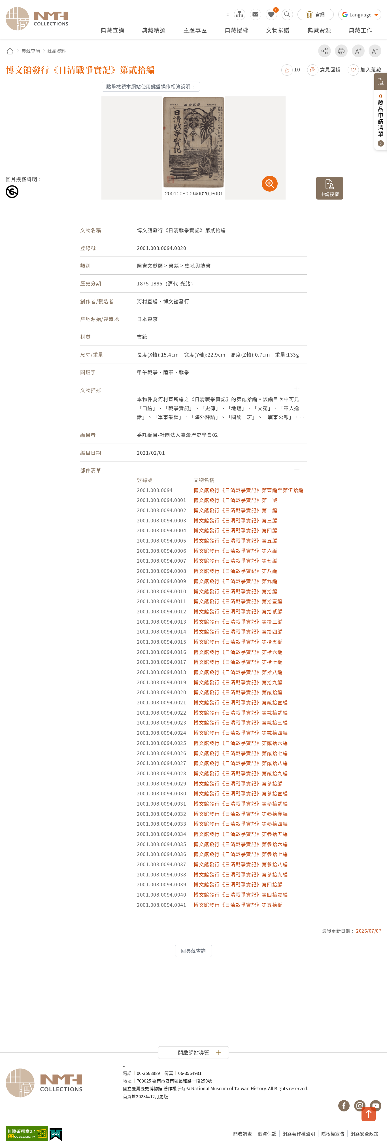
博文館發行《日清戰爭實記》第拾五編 (238, 641)
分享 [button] (324, 51)
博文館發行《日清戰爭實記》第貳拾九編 (241, 773)
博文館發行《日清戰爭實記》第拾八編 (238, 671)
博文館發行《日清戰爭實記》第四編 (235, 530)
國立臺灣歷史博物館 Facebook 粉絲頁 (344, 1105)
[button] (290, 69)
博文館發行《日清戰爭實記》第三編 (235, 520)
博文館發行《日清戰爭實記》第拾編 (235, 591)
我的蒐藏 (271, 14)
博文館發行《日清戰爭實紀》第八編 (235, 570)
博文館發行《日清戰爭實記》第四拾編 (238, 884)
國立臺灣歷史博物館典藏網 (40, 19)
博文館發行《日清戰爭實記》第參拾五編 (241, 833)
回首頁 (10, 51)
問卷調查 (242, 1133)
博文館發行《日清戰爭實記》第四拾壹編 (241, 894)
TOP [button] (369, 1114)
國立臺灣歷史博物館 (59, 1083)
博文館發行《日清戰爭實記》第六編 (235, 550)
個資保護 (267, 1133)
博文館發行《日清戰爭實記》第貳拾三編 (241, 722)
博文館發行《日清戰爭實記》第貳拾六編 (241, 742)
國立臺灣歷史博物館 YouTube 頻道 (375, 1105)
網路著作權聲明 (298, 1133)
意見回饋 (330, 69)
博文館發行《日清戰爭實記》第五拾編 (238, 904)
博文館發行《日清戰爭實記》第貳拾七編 (241, 753)
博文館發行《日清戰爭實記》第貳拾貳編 (241, 712)
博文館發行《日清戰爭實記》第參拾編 (238, 783)
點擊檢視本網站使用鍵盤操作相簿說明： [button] (150, 86)
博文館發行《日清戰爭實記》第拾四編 (238, 631)
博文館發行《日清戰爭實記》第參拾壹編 (241, 793)
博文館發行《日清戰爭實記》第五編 (235, 540)
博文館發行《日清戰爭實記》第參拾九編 (241, 874)
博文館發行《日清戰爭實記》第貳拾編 (238, 692)
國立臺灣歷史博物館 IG (359, 1105)
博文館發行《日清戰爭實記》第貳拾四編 (241, 732)
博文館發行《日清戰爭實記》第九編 (235, 580)
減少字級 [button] (375, 51)
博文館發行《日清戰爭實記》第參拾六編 (241, 844)
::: (227, 14)
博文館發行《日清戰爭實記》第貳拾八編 (241, 762)
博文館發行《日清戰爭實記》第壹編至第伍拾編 (249, 489)
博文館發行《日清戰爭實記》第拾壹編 (238, 601)
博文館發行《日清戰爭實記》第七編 (235, 560)
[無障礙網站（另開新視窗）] (27, 1134)
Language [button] (361, 14)
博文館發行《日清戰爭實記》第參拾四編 (241, 823)
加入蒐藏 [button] (370, 69)
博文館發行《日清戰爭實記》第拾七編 (238, 661)
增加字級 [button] (358, 51)
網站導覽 (239, 14)
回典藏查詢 (193, 950)
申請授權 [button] (329, 193)
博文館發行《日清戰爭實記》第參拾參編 (241, 813)
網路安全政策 (364, 1133)
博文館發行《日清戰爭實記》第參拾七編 (241, 853)
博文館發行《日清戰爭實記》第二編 (235, 510)
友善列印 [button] (341, 51)
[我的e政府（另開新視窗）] (56, 1135)
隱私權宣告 (333, 1133)
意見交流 (255, 14)
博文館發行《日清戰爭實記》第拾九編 (238, 682)
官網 (320, 14)
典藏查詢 (31, 50)
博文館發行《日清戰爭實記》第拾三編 (238, 621)
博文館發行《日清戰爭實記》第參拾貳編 (241, 803)
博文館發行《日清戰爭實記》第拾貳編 (238, 611)
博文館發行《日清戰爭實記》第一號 (235, 499)
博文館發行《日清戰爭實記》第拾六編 (238, 651)
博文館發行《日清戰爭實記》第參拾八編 (241, 864)
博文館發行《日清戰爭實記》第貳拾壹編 (241, 702)
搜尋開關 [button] (287, 14)
